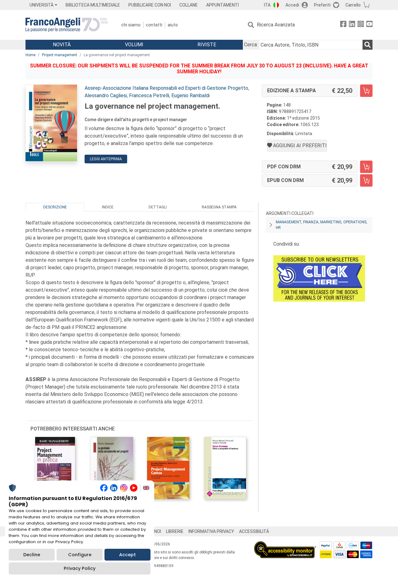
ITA (267, 4)
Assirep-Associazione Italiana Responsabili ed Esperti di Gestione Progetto (166, 88)
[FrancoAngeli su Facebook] (343, 25)
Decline (31, 555)
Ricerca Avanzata (276, 25)
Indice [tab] (107, 207)
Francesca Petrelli (149, 95)
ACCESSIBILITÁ (254, 531)
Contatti (154, 24)
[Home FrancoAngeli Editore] (66, 25)
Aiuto (173, 24)
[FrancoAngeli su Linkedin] (352, 25)
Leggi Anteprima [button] (106, 159)
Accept (127, 555)
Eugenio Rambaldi (190, 95)
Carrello (353, 4)
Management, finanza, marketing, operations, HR (321, 225)
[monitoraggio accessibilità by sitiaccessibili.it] (285, 545)
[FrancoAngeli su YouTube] (369, 25)
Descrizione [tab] (55, 207)
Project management (59, 55)
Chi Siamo (131, 24)
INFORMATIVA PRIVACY (211, 531)
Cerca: (251, 45)
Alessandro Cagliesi (106, 95)
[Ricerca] (368, 45)
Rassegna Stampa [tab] (219, 207)
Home (30, 55)
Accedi (292, 4)
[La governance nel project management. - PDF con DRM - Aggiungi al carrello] (366, 167)
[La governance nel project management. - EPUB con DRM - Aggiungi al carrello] (366, 180)
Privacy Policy (79, 568)
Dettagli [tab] (158, 207)
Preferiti (322, 4)
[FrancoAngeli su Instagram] (361, 25)
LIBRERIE (174, 531)
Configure (79, 555)
